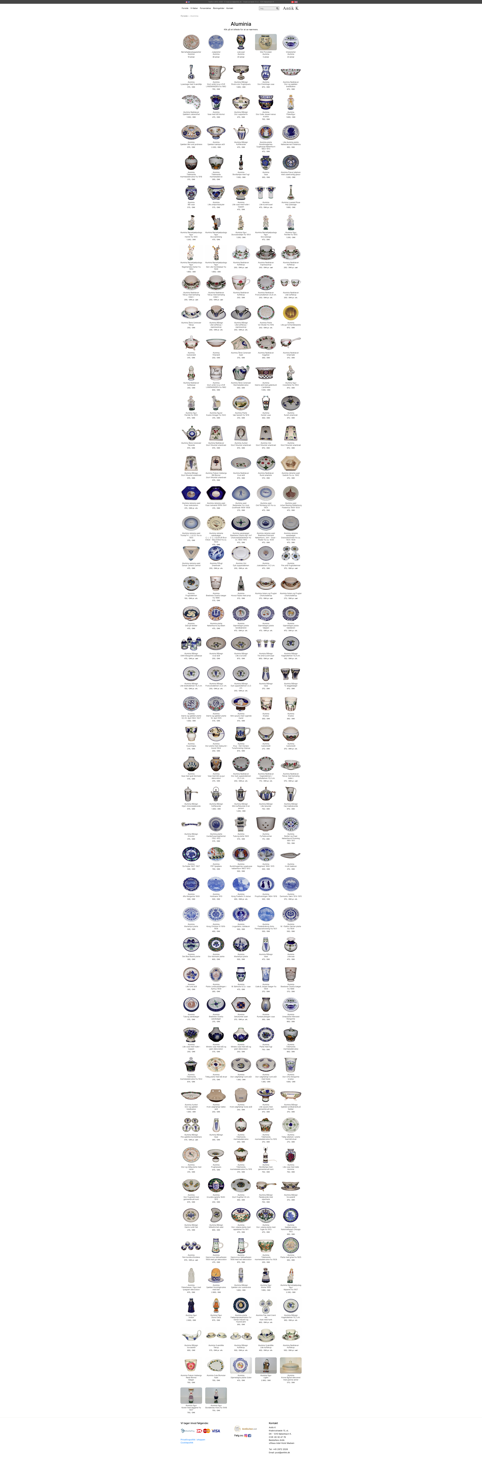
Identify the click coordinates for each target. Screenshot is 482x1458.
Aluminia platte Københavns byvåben (216, 624)
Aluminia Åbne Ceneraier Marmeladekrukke (241, 384)
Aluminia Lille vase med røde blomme (291, 1167)
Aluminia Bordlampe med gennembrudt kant (266, 1167)
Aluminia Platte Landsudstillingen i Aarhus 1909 (216, 986)
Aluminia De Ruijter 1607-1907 (191, 865)
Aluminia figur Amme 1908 (265, 1286)
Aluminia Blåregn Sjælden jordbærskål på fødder (291, 1107)
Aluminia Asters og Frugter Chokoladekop (266, 594)
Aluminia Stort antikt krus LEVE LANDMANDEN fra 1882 (216, 84)
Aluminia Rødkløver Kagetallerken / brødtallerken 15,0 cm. (266, 776)
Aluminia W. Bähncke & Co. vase (241, 985)
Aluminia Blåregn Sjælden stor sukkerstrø (241, 1286)
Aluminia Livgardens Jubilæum (241, 925)
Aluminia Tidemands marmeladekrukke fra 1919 (266, 1137)
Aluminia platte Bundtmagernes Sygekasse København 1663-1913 (265, 145)
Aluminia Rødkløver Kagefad (266, 354)
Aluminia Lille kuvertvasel (266, 203)
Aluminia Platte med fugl (266, 1045)
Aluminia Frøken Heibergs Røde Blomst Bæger (191, 1377)
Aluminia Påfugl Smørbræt (216, 564)
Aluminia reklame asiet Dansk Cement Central (191, 564)
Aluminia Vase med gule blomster (191, 775)
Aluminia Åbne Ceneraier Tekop (191, 324)
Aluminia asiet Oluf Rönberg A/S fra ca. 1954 (266, 505)
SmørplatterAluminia (291, 53)
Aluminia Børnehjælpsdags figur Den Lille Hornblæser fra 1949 (216, 265)
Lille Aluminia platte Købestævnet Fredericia (291, 143)
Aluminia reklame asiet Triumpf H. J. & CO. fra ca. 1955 (191, 535)
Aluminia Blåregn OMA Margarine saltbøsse (191, 654)
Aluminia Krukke (265, 715)
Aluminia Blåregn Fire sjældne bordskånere (191, 1136)
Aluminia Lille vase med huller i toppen (241, 204)
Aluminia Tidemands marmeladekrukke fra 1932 (191, 1077)
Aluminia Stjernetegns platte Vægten (266, 625)
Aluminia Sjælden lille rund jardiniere (191, 143)
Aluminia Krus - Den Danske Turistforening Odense (241, 746)
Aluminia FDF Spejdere (216, 865)
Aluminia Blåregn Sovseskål (291, 1196)
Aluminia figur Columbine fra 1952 (291, 384)
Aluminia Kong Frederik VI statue (241, 895)
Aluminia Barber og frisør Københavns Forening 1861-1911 (291, 837)
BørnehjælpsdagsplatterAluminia (191, 53)
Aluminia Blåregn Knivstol (191, 835)
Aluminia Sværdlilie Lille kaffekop (266, 1346)
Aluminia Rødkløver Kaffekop (241, 263)
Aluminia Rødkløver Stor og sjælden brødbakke (291, 84)
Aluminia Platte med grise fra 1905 (290, 1256)
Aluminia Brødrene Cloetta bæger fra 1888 (216, 595)
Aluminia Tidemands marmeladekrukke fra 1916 (191, 174)
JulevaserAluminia (241, 53)
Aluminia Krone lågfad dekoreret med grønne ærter (290, 1377)
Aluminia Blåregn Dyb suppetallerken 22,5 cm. (241, 686)
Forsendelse (205, 8)
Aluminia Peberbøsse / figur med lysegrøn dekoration (191, 1287)
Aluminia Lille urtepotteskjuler (216, 203)
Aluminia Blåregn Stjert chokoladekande (191, 805)
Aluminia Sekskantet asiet (241, 1015)
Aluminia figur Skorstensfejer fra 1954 (241, 233)
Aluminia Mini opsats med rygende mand (241, 716)
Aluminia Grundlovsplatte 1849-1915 (216, 1197)
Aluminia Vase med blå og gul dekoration (216, 776)
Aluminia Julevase (290, 955)
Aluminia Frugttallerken (191, 594)
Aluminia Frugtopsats (216, 1166)
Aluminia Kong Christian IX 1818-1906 (216, 926)
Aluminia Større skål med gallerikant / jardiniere (266, 385)
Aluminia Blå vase (191, 203)
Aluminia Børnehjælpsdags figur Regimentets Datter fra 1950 (191, 265)
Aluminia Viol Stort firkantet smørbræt (266, 444)
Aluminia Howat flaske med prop (241, 594)
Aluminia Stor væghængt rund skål (241, 1076)
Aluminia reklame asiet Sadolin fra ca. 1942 (291, 474)
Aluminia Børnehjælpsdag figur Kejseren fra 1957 (290, 1287)
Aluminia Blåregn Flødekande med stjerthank (266, 1197)
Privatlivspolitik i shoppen (193, 1439)
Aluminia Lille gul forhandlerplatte (291, 324)
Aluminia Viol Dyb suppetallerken (241, 564)
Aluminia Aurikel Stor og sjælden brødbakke (191, 1107)
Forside (185, 8)
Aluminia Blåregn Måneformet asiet (216, 1226)
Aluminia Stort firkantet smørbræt (291, 444)
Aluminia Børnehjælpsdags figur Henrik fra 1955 (191, 234)
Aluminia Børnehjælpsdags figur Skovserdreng (216, 234)
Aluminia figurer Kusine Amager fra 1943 (216, 414)
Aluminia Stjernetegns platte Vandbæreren (241, 625)
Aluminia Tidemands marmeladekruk (216, 174)
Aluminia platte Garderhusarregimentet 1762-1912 (216, 836)
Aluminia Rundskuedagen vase (266, 1015)
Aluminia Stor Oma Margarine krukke (290, 1077)
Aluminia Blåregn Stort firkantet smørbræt (191, 474)
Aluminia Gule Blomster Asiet (216, 1376)
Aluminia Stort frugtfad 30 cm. (241, 1196)
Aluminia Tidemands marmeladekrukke (290, 1046)
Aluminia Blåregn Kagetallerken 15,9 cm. (290, 654)
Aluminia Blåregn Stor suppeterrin (241, 113)
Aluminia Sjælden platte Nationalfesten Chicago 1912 (290, 1228)
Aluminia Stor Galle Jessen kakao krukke (266, 114)
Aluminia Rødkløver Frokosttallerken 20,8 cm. (266, 293)
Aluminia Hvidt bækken (291, 865)
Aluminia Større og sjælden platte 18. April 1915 (216, 716)
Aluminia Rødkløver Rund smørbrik (266, 474)
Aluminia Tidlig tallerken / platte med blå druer (291, 1137)
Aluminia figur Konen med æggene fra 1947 (191, 1407)
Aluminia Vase (265, 173)
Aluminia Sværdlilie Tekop (216, 1346)
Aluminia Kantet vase (266, 414)
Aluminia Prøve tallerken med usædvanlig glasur (291, 173)
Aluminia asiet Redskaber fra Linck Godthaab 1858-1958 (241, 505)
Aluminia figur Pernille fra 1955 (290, 233)
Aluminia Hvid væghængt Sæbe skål (216, 1107)
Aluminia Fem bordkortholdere (191, 1256)
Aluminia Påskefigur (290, 113)
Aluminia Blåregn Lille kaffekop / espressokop (216, 325)
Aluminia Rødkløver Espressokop (266, 263)
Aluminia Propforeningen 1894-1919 (266, 895)
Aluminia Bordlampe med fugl (241, 173)
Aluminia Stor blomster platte (216, 955)
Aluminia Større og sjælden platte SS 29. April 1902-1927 (191, 716)
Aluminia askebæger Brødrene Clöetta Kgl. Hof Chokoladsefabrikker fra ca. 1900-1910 (241, 536)
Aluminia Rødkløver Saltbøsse (191, 384)
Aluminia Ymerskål (216, 354)
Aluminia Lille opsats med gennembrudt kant (266, 1107)
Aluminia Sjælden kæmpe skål (216, 143)
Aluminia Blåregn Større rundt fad (191, 1226)
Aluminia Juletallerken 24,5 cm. (266, 564)
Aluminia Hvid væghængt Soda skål (241, 1106)
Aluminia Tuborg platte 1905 (241, 835)
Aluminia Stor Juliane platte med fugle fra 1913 (266, 1227)
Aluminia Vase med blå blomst (216, 113)
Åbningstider (218, 8)
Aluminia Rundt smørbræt (291, 414)
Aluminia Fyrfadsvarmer (266, 835)
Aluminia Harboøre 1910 (216, 895)
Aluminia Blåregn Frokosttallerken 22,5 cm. (216, 685)
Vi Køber (194, 8)
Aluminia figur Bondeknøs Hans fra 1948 (216, 1406)
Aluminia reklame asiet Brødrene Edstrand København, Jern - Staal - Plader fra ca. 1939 (266, 536)
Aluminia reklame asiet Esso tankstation (191, 504)
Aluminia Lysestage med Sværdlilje (191, 83)
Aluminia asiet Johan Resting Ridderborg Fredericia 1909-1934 (291, 505)
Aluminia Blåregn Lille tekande (266, 805)
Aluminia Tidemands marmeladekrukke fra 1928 (266, 1257)
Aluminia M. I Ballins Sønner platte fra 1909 (291, 926)
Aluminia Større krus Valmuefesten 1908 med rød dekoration (241, 1257)
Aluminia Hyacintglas (191, 745)
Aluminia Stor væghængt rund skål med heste (266, 1077)
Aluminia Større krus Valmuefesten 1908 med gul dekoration (216, 1257)
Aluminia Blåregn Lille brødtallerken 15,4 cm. (191, 685)
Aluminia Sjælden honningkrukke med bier (216, 1287)
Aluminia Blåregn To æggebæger (291, 685)
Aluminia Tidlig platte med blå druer (216, 1076)
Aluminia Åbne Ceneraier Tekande (191, 444)
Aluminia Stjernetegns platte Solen (241, 1376)
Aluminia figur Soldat (191, 1316)
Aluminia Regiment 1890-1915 (265, 865)
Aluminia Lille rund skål (191, 985)
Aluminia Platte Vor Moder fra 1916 (266, 324)
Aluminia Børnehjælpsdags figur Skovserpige (266, 234)
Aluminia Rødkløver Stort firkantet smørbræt (216, 444)
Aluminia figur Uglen (265, 1376)
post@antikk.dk (282, 1452)
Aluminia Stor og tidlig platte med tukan (191, 1167)
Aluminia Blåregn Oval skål (216, 654)
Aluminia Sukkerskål (191, 354)
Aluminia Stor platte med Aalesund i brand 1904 (216, 746)
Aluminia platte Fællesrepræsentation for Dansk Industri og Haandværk (241, 1318)
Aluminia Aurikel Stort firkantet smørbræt (241, 444)
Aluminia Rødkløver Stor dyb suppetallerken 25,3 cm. (241, 776)
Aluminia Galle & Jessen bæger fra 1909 (265, 986)
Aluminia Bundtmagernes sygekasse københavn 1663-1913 (241, 866)
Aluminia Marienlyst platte (191, 925)
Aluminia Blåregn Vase (266, 685)
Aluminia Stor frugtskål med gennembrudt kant (191, 1197)
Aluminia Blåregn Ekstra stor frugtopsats (241, 83)
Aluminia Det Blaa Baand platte (191, 955)
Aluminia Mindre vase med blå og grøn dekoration (216, 1046)
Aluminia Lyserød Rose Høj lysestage (291, 203)
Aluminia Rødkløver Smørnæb (291, 354)
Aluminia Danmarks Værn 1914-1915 (291, 895)
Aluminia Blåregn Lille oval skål (241, 654)
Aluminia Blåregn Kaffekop (241, 1346)
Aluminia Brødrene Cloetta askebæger (216, 1016)
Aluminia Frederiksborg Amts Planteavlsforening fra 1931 (266, 926)
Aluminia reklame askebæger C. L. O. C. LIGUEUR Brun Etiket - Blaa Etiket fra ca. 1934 (216, 537)
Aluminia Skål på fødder (191, 624)
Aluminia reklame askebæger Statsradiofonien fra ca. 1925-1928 (290, 536)
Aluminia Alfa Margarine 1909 (191, 895)
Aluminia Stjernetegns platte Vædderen (291, 625)
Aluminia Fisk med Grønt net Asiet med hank (266, 1317)
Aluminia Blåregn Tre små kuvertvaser (265, 654)
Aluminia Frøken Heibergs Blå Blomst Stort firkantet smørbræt (216, 475)
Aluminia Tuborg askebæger (191, 1015)
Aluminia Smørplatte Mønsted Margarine (290, 1016)
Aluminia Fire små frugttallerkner (290, 564)
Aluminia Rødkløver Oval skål (241, 474)
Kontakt (229, 8)
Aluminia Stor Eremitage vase (265, 83)
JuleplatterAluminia (216, 53)
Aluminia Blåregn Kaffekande (241, 143)
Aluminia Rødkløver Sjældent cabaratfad (191, 113)
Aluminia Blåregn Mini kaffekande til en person (241, 806)
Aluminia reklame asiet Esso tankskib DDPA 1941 (216, 504)
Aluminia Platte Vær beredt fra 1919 (241, 414)
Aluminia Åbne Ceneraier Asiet (241, 354)
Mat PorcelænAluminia (266, 53)
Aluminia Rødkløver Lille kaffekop (291, 293)
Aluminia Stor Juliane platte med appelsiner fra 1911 (241, 1227)
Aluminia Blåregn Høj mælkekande (291, 805)
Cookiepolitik (187, 1442)
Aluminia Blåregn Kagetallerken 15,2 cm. (290, 1316)
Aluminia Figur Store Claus (216, 1316)
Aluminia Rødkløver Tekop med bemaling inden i (191, 294)
